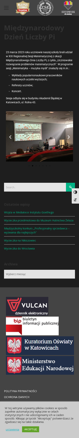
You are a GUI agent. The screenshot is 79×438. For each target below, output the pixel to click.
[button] (10, 137)
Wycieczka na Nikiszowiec (20, 240)
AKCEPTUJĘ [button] (30, 429)
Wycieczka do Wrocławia (19, 248)
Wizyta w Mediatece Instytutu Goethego (29, 212)
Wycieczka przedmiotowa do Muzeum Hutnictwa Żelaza (38, 220)
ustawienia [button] (12, 429)
